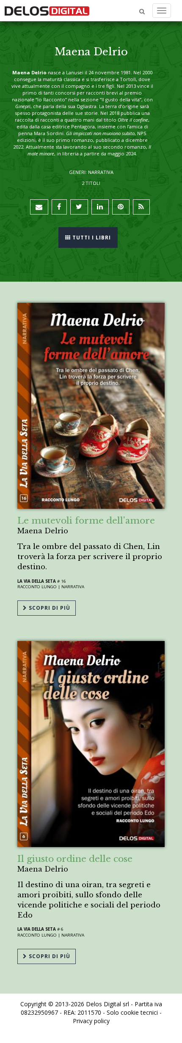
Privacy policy (91, 1021)
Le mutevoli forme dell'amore (86, 520)
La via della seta (36, 581)
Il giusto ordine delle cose (74, 858)
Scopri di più (48, 607)
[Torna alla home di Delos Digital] (47, 10)
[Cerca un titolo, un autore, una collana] (142, 11)
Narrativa (72, 586)
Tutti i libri (91, 237)
